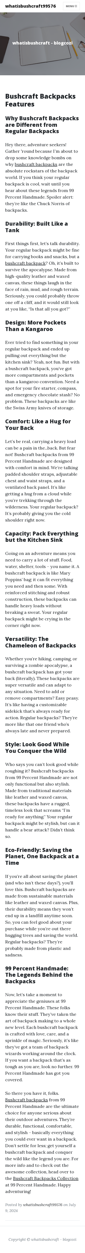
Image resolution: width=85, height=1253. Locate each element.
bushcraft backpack (25, 263)
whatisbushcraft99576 (30, 6)
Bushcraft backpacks (26, 1099)
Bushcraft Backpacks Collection (45, 1178)
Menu (70, 6)
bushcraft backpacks (36, 164)
